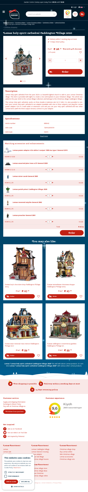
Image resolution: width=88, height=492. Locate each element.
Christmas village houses (40, 459)
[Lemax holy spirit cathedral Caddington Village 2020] (22, 60)
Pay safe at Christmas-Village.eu (14, 406)
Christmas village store (39, 468)
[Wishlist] (75, 14)
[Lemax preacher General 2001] (8, 215)
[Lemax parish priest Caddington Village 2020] (8, 189)
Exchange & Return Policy (12, 404)
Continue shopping (10, 27)
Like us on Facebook (15, 429)
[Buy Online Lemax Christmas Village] (14, 12)
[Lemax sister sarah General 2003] (8, 176)
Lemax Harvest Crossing (39, 452)
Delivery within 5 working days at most (62, 384)
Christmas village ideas (39, 471)
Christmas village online (39, 476)
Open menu (3, 11)
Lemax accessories (66, 457)
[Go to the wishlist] (75, 14)
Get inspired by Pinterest (16, 436)
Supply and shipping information (14, 402)
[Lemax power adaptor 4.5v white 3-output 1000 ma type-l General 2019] (8, 150)
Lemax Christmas (37, 473)
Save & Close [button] (11, 482)
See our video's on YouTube (17, 433)
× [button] (32, 456)
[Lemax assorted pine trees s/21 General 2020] (8, 163)
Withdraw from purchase (14, 411)
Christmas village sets (67, 459)
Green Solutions (47, 483)
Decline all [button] (25, 482)
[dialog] (18, 472)
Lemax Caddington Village (40, 449)
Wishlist (38, 296)
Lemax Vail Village (37, 457)
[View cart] (82, 14)
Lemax (5, 449)
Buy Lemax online (66, 452)
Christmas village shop (67, 449)
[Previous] (6, 58)
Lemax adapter (36, 454)
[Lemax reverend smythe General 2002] (8, 202)
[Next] (39, 58)
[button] (18, 486)
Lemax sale (7, 452)
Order (12, 296)
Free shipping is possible (25, 384)
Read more (44, 136)
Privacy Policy (57, 483)
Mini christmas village (67, 454)
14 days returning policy (47, 390)
